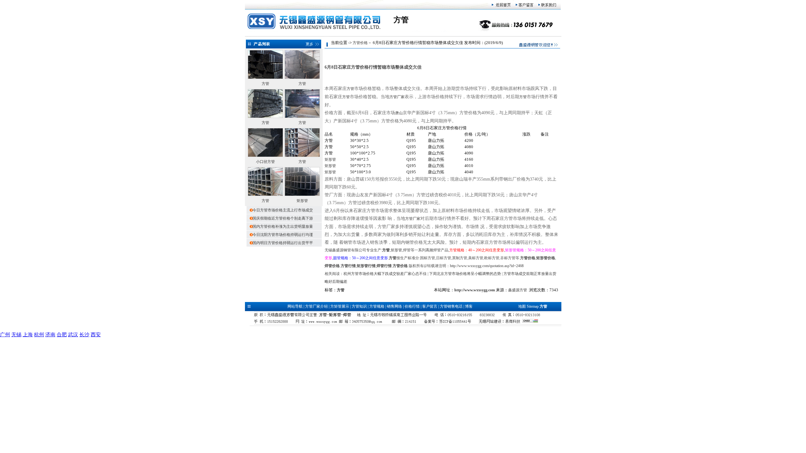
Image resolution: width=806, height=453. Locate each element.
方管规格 (376, 306)
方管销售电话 (451, 306)
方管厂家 (397, 97)
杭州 (39, 334)
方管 (265, 83)
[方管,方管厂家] (302, 78)
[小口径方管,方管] (265, 156)
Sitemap (533, 306)
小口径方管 (265, 161)
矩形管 (302, 201)
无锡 (16, 334)
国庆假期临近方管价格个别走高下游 (283, 218)
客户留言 (429, 306)
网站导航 (295, 306)
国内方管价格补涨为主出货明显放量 (283, 226)
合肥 (62, 334)
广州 (5, 334)
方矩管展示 (339, 306)
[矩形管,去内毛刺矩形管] (302, 195)
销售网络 (394, 306)
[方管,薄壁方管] (265, 78)
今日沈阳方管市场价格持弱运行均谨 (283, 234)
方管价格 (360, 43)
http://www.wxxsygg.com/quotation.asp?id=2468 (487, 266)
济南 (50, 334)
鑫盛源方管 (517, 290)
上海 (28, 334)
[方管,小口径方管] (265, 117)
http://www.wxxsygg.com (474, 290)
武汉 (73, 334)
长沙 (84, 334)
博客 (469, 306)
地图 (522, 306)
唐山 (399, 113)
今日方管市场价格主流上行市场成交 (283, 210)
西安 (96, 334)
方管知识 (359, 306)
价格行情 (412, 306)
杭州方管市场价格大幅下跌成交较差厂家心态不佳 (385, 273)
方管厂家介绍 (316, 306)
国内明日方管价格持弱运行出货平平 (283, 243)
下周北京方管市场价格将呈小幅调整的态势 (465, 273)
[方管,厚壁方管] (302, 156)
